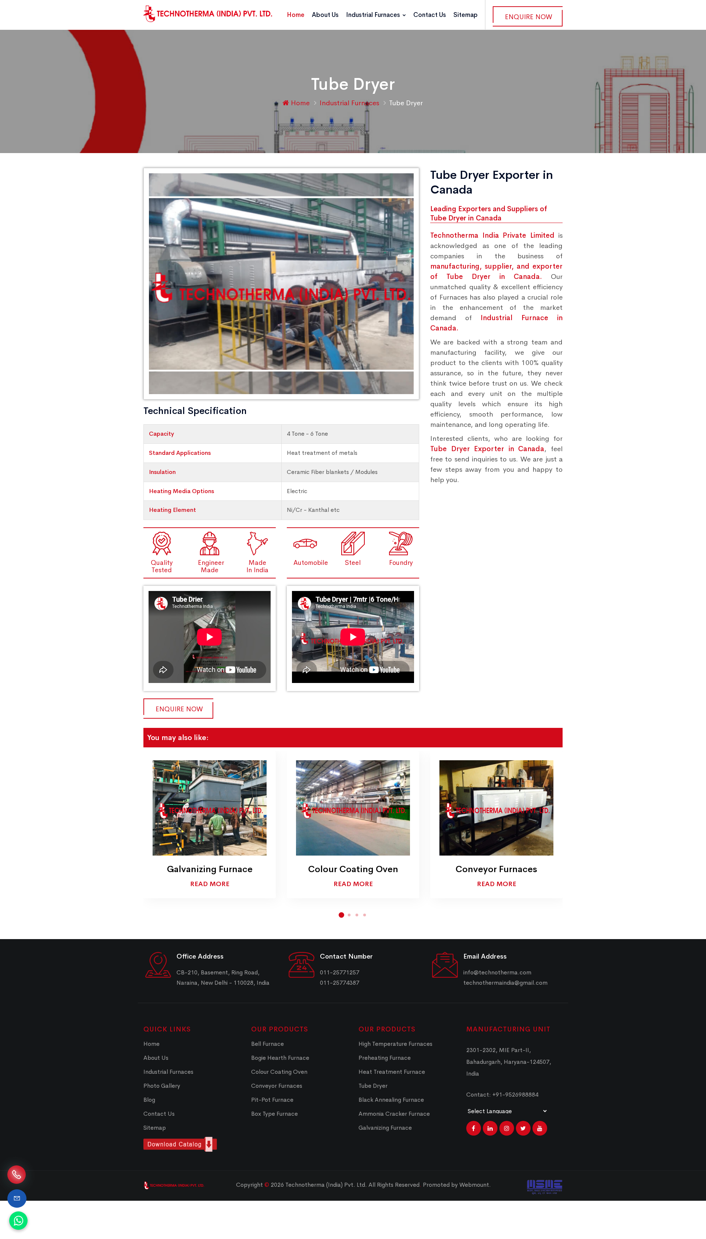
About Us (325, 15)
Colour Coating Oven (353, 869)
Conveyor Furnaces (496, 869)
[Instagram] (506, 1128)
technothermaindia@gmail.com (505, 983)
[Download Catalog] (191, 1144)
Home (295, 15)
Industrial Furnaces (374, 15)
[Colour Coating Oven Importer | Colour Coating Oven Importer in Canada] (353, 807)
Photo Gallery (161, 1086)
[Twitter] (523, 1128)
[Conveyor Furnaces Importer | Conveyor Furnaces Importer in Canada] (496, 807)
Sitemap (465, 15)
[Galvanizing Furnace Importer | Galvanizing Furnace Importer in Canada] (210, 807)
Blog (149, 1100)
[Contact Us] (16, 1198)
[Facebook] (473, 1128)
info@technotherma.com (497, 972)
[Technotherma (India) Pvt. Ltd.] (207, 14)
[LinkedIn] (490, 1128)
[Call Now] (16, 1173)
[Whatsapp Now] (18, 1220)
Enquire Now (528, 17)
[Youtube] (539, 1128)
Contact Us (429, 15)
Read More (209, 884)
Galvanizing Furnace (210, 869)
